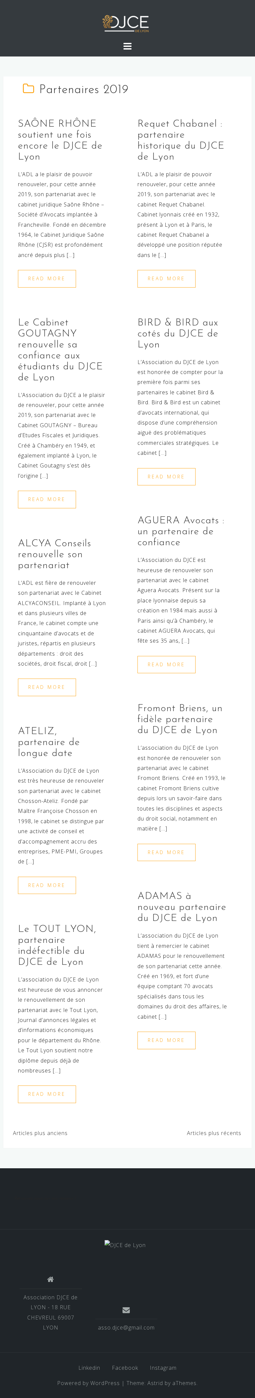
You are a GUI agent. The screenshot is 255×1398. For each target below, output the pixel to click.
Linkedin (89, 1367)
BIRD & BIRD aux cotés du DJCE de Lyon (177, 334)
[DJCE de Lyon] (125, 1244)
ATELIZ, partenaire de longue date (49, 742)
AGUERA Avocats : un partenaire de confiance (180, 532)
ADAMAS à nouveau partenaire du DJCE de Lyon (181, 907)
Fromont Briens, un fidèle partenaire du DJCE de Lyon (180, 719)
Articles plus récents (214, 1133)
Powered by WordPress (88, 1383)
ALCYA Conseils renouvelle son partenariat (54, 555)
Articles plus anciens (40, 1133)
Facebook (125, 1367)
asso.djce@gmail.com (126, 1327)
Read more (47, 278)
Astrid (155, 1383)
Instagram (163, 1367)
